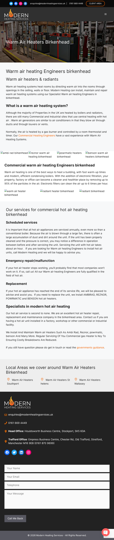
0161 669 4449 (75, 3)
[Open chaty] (106, 532)
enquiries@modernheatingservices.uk (47, 3)
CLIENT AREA (95, 3)
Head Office (15, 431)
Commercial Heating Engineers (36, 135)
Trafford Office (17, 439)
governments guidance (90, 347)
